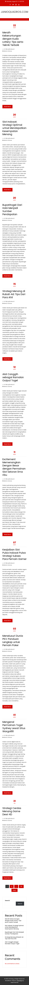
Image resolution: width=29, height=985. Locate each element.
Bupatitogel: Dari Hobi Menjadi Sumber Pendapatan (12, 209)
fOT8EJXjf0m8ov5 (9, 49)
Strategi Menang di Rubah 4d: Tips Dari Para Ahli (13, 294)
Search (7, 900)
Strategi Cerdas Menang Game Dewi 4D (11, 811)
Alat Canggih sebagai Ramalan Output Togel (13, 377)
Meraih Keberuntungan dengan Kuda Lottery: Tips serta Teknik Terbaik (12, 39)
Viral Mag (19, 980)
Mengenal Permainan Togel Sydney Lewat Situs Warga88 (13, 726)
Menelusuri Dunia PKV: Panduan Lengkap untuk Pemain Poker (12, 640)
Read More (7, 107)
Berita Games (8, 51)
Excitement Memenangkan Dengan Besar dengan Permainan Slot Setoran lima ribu (14, 467)
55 (21, 886)
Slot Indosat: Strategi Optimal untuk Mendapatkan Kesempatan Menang (14, 128)
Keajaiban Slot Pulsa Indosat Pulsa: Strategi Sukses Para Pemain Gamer (14, 554)
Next (14, 890)
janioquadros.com (14, 12)
